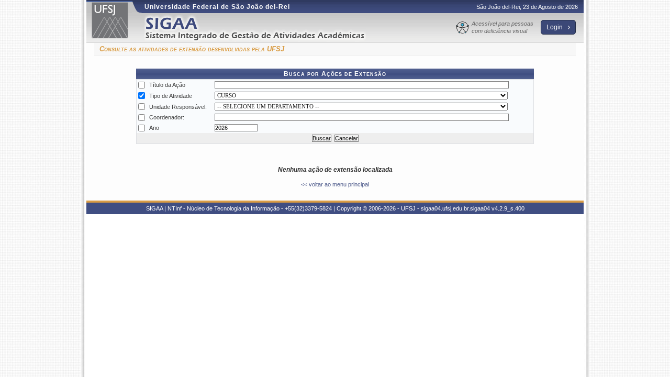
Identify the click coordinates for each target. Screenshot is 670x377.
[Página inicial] (262, 28)
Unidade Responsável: (178, 107)
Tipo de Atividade (170, 96)
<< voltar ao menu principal (335, 184)
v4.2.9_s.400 (508, 208)
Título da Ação (167, 85)
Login (555, 27)
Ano (154, 128)
